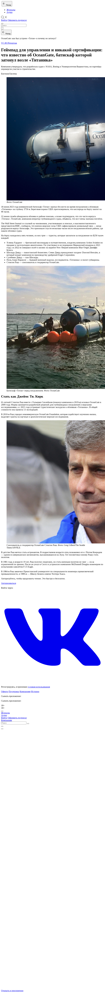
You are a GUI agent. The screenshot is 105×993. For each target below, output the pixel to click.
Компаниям (25, 691)
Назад (8, 5)
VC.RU (4, 43)
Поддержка (14, 691)
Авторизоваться (8, 583)
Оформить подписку (17, 20)
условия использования (39, 687)
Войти (4, 20)
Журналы (11, 10)
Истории (35, 691)
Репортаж (12, 43)
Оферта (4, 691)
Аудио (9, 12)
